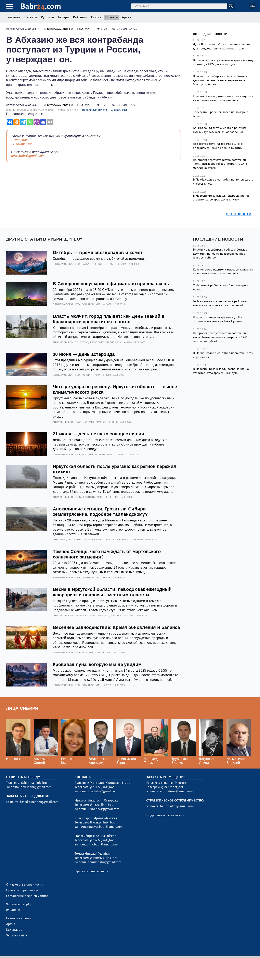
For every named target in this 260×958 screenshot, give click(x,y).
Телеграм (20, 140)
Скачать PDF (119, 109)
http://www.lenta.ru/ (60, 28)
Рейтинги (80, 17)
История (87, 375)
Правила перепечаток (22, 890)
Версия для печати (94, 109)
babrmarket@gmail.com (177, 806)
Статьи (96, 17)
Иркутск (101, 422)
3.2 (31, 949)
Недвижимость (85, 497)
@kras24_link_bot (102, 822)
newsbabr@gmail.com (28, 156)
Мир (88, 28)
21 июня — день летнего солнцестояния (98, 433)
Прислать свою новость (91, 871)
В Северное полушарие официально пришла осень (111, 283)
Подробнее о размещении (165, 815)
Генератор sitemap (98, 949)
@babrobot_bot (172, 787)
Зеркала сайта (16, 935)
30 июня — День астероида (84, 354)
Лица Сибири (22, 708)
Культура (87, 454)
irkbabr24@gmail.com (103, 809)
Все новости (238, 214)
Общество (81, 342)
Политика (81, 422)
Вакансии (13, 910)
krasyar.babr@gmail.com (105, 826)
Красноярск (113, 342)
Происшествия (85, 615)
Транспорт (97, 342)
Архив (126, 17)
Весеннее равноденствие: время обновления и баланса (116, 627)
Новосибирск (122, 539)
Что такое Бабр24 (18, 904)
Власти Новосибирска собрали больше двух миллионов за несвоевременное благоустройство (220, 80)
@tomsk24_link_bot (103, 857)
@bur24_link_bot (102, 787)
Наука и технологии (95, 264)
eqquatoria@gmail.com (176, 791)
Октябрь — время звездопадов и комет (98, 252)
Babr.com (40, 6)
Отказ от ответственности (24, 884)
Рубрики (47, 17)
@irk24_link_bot (101, 804)
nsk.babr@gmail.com (103, 844)
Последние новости (210, 34)
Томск (107, 539)
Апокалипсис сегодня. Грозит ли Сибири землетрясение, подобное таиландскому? (100, 511)
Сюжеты (30, 17)
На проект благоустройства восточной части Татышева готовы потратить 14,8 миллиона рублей (220, 163)
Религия (100, 454)
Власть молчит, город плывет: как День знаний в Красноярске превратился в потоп (109, 319)
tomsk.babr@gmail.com (104, 862)
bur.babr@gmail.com (102, 791)
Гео (80, 28)
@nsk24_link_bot (102, 840)
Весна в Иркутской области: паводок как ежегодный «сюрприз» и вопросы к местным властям (112, 592)
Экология (94, 539)
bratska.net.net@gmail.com (39, 802)
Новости (111, 17)
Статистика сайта (18, 918)
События (88, 304)
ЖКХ (91, 422)
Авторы (63, 17)
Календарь (14, 929)
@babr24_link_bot (34, 782)
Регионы (14, 17)
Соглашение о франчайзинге (27, 896)
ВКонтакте (22, 144)
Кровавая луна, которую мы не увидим (97, 664)
